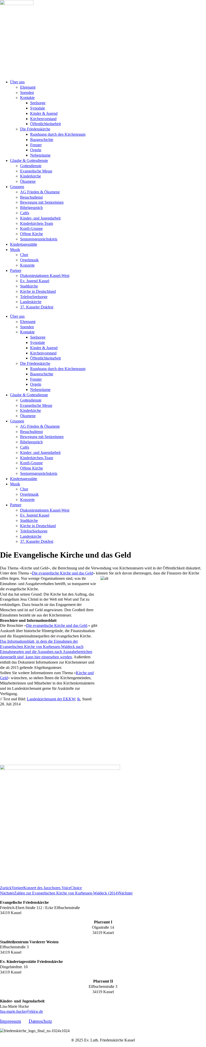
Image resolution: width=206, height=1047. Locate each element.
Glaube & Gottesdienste (29, 160)
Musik (15, 249)
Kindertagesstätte (23, 244)
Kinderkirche (30, 176)
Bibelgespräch (31, 207)
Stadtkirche (29, 286)
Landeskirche (30, 302)
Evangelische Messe (36, 171)
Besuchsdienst (31, 197)
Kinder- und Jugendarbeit (40, 218)
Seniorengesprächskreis (38, 239)
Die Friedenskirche (35, 129)
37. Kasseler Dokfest (36, 307)
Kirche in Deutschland (38, 291)
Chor (24, 254)
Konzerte (27, 265)
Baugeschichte (41, 139)
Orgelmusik (29, 260)
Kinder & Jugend (44, 113)
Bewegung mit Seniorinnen (42, 202)
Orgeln (35, 150)
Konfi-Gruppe (31, 228)
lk (78, 699)
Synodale (37, 108)
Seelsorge (37, 103)
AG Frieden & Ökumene (40, 192)
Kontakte (27, 97)
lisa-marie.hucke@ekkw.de (21, 1011)
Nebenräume (40, 155)
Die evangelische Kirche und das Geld (62, 573)
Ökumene (28, 181)
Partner (15, 270)
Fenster (36, 145)
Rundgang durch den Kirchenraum (57, 134)
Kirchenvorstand (43, 119)
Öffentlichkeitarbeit (45, 124)
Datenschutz (40, 1021)
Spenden (27, 92)
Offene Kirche (31, 234)
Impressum (10, 1021)
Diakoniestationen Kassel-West (44, 275)
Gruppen (17, 187)
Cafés (24, 213)
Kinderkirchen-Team (36, 223)
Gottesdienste (30, 166)
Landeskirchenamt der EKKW (51, 699)
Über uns (17, 82)
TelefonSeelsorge (33, 297)
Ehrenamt (27, 87)
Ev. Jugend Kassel (34, 281)
